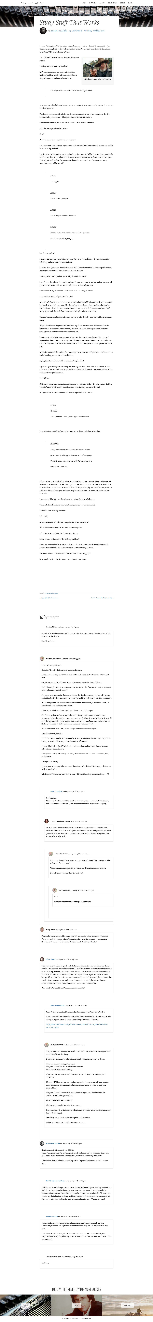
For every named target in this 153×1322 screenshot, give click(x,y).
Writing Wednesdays (94, 30)
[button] (25, 1305)
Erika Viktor (51, 959)
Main (84, 3)
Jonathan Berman (57, 1005)
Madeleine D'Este (53, 1143)
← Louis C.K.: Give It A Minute (49, 598)
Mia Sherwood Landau (55, 1181)
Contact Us (112, 3)
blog (130, 3)
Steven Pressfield (59, 30)
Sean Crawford (56, 791)
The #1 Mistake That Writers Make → (102, 598)
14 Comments (75, 30)
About (102, 3)
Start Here (92, 3)
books (122, 3)
